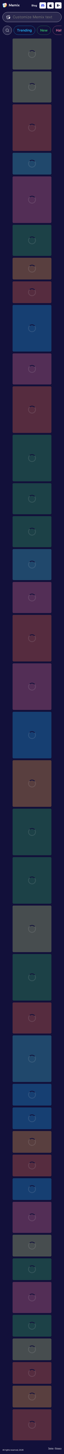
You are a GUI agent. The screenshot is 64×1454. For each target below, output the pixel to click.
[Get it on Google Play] (58, 5)
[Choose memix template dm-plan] (32, 1165)
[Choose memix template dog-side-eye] (32, 597)
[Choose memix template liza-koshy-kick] (32, 1095)
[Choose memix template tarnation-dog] (32, 880)
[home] (11, 5)
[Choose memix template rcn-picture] (32, 1396)
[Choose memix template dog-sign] (32, 164)
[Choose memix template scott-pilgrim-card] (32, 1326)
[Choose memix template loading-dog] (32, 638)
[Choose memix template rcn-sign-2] (32, 1269)
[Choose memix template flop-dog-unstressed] (32, 458)
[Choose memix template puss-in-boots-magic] (32, 268)
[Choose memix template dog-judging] (32, 240)
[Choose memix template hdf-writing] (32, 1142)
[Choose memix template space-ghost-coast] (32, 86)
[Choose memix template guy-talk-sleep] (32, 368)
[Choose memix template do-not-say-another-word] (32, 1217)
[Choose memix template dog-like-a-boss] (32, 127)
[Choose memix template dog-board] (32, 199)
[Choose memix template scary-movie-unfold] (32, 1373)
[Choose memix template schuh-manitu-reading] (32, 1349)
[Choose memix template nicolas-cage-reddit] (32, 1424)
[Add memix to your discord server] (42, 5)
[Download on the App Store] (50, 5)
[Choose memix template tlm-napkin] (32, 1245)
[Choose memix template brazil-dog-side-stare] (32, 409)
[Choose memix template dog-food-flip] (32, 1018)
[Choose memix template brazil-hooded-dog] (32, 929)
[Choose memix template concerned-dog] (32, 783)
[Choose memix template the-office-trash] (32, 1118)
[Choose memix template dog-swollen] (32, 564)
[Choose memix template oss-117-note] (32, 1189)
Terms (50, 1448)
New (44, 30)
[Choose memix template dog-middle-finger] (32, 498)
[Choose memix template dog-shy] (32, 686)
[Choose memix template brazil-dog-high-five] (32, 977)
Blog (34, 5)
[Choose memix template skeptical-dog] (32, 292)
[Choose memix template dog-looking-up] (32, 531)
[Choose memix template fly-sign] (32, 54)
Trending (24, 30)
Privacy (58, 1448)
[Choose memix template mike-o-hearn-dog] (32, 832)
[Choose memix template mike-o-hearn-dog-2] (32, 328)
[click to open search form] (7, 30)
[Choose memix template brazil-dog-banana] (32, 1058)
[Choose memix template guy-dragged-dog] (32, 1297)
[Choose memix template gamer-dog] (32, 735)
